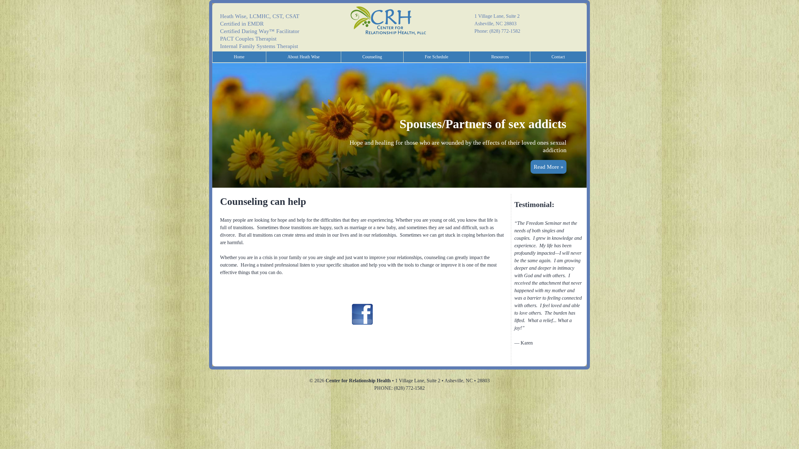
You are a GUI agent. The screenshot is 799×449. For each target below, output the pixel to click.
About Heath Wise (303, 57)
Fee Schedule (436, 57)
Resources (500, 57)
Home (239, 57)
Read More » (548, 167)
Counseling (372, 57)
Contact (558, 57)
